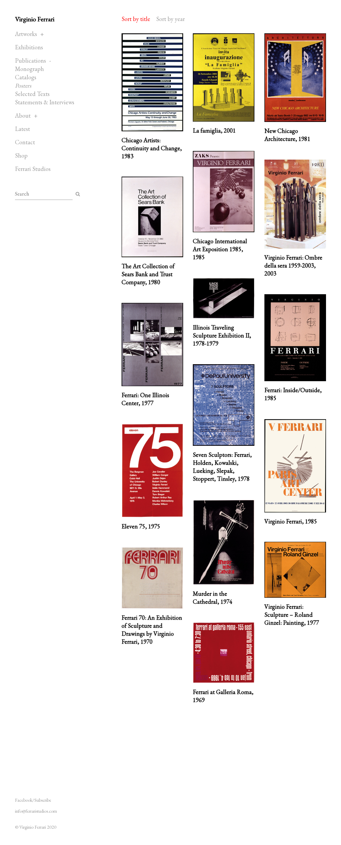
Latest (22, 129)
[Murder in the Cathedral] (223, 542)
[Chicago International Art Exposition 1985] (223, 191)
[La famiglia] (223, 77)
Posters (23, 85)
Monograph (29, 69)
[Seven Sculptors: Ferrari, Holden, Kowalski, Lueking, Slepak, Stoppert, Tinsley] (223, 405)
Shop (21, 155)
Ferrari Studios (33, 169)
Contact (25, 142)
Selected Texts (32, 94)
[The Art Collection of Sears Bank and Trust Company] (152, 217)
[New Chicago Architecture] (295, 77)
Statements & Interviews (44, 102)
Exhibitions (29, 47)
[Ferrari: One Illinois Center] (152, 344)
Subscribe (42, 800)
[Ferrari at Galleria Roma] (223, 652)
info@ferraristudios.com (36, 811)
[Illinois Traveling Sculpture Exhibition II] (223, 298)
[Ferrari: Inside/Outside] (295, 337)
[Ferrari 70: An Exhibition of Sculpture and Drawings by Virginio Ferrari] (152, 578)
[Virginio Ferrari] (295, 465)
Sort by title (136, 19)
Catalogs (25, 77)
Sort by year (170, 19)
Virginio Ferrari (34, 19)
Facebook (23, 800)
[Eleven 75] (152, 470)
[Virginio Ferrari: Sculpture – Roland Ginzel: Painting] (295, 570)
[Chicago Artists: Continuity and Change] (152, 82)
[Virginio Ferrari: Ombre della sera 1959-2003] (295, 204)
